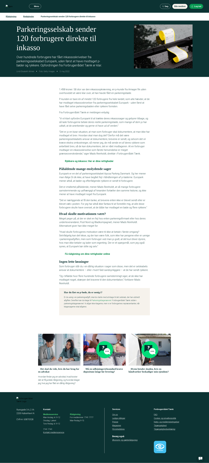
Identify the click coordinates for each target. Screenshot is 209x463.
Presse (115, 422)
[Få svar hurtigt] (200, 458)
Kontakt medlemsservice (53, 432)
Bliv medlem (180, 6)
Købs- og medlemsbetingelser (166, 422)
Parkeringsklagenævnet (101, 300)
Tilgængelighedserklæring (164, 429)
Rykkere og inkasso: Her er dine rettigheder (89, 161)
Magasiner (116, 425)
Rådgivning (11, 17)
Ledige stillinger (118, 418)
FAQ (155, 414)
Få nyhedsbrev (118, 429)
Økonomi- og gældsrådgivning (125, 440)
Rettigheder (28, 17)
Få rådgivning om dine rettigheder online (87, 253)
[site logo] (15, 6)
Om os (115, 414)
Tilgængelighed (160, 425)
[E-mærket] (160, 447)
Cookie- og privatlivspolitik (165, 418)
